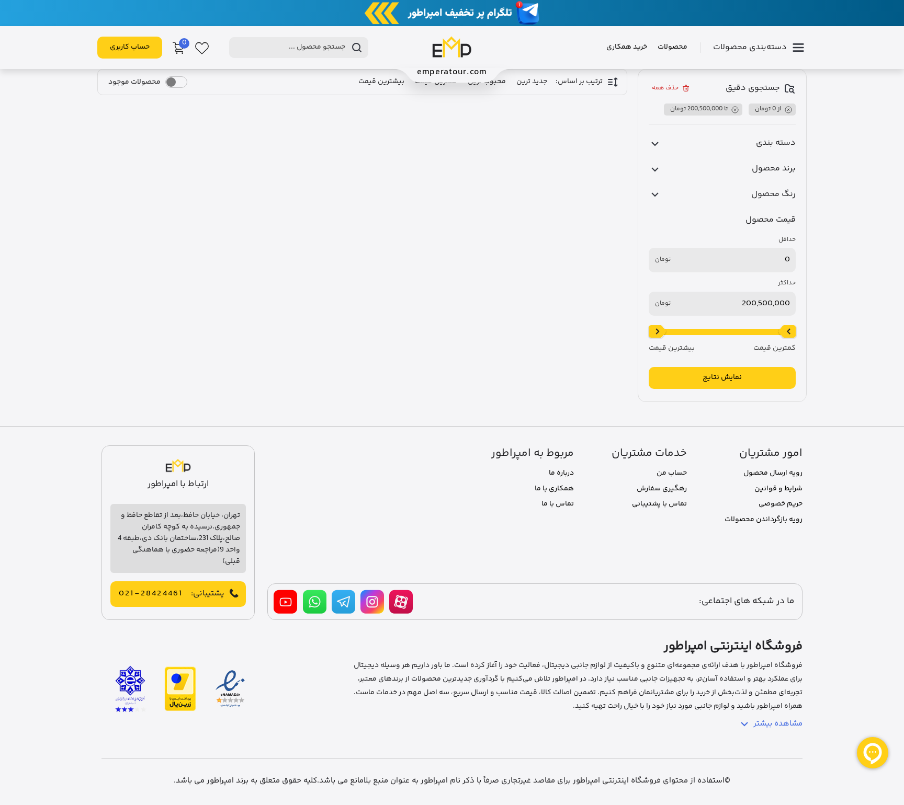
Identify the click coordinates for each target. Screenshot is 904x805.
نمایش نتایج (722, 377)
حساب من (672, 473)
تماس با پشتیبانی (659, 504)
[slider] (787, 332)
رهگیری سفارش (662, 488)
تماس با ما (557, 504)
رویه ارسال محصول (773, 473)
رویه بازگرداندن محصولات (764, 519)
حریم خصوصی (781, 504)
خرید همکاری (626, 47)
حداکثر (787, 283)
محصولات (672, 47)
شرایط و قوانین (778, 488)
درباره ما (561, 473)
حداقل (787, 240)
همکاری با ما (554, 488)
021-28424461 (151, 594)
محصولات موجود (134, 82)
